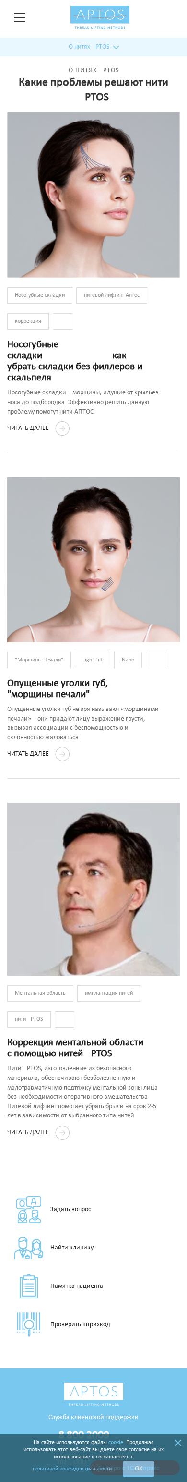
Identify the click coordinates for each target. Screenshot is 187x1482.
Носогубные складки (40, 295)
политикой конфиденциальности (72, 1469)
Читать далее (28, 428)
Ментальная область (40, 993)
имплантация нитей (109, 993)
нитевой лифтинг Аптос (112, 295)
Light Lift (92, 660)
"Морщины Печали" (39, 660)
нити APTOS (29, 1019)
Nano (128, 660)
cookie (115, 1442)
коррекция (28, 321)
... (62, 321)
